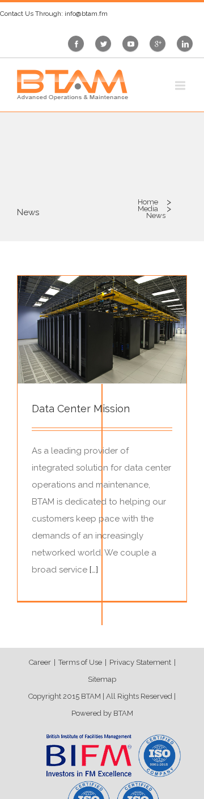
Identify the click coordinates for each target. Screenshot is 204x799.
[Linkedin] (188, 44)
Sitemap (102, 679)
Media (148, 208)
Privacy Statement (140, 662)
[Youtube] (133, 44)
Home (148, 202)
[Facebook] (79, 44)
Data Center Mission (81, 409)
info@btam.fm (86, 14)
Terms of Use (80, 662)
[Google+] (160, 44)
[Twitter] (106, 44)
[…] (94, 570)
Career (40, 662)
